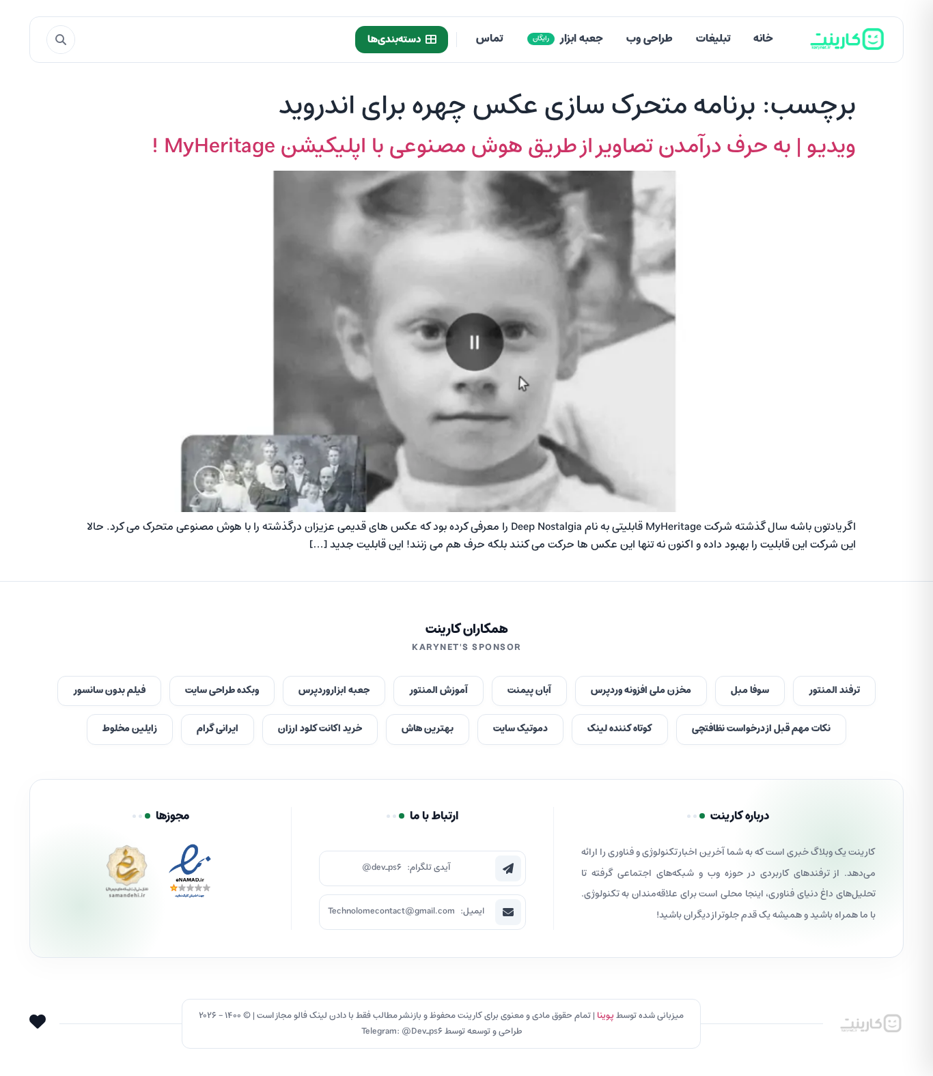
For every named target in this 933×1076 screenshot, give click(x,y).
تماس (489, 38)
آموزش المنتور (438, 690)
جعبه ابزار (568, 38)
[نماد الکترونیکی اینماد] (190, 875)
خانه (763, 38)
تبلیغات (713, 38)
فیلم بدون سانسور (109, 690)
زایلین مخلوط (129, 728)
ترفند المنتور (834, 690)
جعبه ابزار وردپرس (334, 690)
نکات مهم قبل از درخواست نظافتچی (761, 728)
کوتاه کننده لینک (619, 728)
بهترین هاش (428, 728)
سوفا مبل (750, 690)
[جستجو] (60, 39)
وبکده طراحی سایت (222, 690)
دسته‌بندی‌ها (394, 39)
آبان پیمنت (529, 690)
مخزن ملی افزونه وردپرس (641, 690)
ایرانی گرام (217, 728)
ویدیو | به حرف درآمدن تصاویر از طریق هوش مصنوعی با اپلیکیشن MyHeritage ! (504, 147)
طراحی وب (649, 38)
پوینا (605, 1015)
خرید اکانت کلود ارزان (320, 728)
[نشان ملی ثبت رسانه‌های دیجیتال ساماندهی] (127, 875)
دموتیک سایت (520, 728)
